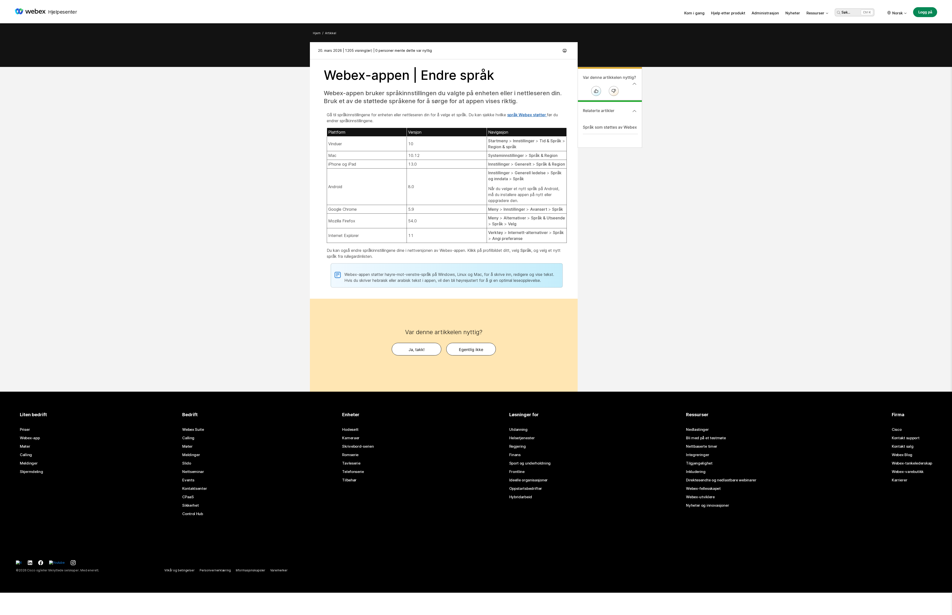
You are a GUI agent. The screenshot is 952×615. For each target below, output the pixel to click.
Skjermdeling (31, 471)
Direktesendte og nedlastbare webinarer (721, 480)
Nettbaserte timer (701, 446)
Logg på (925, 12)
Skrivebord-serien (358, 446)
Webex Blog (902, 455)
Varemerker (279, 570)
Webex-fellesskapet (703, 488)
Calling (26, 455)
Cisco (897, 429)
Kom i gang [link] (694, 13)
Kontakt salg (902, 446)
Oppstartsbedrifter (525, 488)
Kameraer (350, 438)
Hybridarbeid (520, 497)
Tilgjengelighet (699, 463)
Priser (25, 429)
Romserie (350, 455)
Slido (186, 463)
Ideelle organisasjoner (528, 480)
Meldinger (28, 463)
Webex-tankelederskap (912, 463)
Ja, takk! (416, 349)
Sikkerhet (190, 505)
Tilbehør (349, 480)
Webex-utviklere (700, 497)
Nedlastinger (697, 429)
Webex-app (30, 438)
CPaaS (188, 497)
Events (188, 480)
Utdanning (518, 429)
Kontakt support (906, 438)
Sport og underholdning (530, 463)
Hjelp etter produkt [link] (728, 13)
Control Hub (192, 514)
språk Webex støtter (527, 114)
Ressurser (815, 13)
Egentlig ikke (471, 349)
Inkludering (696, 471)
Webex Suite (193, 429)
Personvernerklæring (215, 570)
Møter (25, 446)
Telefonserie (353, 471)
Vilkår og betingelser (179, 570)
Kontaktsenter (194, 488)
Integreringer (697, 455)
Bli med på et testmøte (706, 438)
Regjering (517, 446)
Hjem (317, 33)
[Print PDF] (565, 50)
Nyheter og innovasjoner (707, 505)
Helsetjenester (522, 438)
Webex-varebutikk (907, 471)
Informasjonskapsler (251, 570)
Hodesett (350, 429)
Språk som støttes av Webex (610, 127)
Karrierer (899, 480)
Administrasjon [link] (765, 13)
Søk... (845, 12)
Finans (515, 455)
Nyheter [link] (792, 13)
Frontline (517, 471)
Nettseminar (193, 471)
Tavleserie (351, 463)
